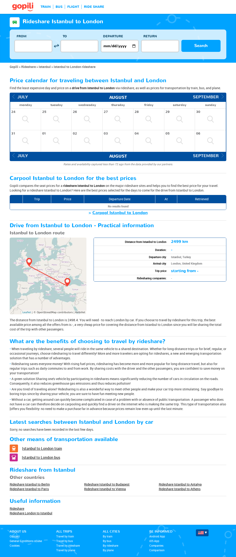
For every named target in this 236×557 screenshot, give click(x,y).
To (65, 36)
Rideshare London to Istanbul (31, 513)
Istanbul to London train (42, 448)
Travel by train (65, 536)
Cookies (15, 545)
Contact (15, 536)
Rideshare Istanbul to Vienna (105, 489)
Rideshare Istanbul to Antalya (180, 484)
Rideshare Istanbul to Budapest (107, 484)
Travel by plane (65, 550)
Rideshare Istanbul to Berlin (30, 484)
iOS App (154, 541)
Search (201, 46)
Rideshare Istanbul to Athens (180, 489)
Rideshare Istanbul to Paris (29, 489)
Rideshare (17, 508)
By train (107, 536)
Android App (157, 536)
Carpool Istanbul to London (120, 213)
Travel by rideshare (68, 545)
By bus (107, 541)
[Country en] (202, 532)
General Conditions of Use (26, 541)
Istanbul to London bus (41, 457)
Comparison (157, 550)
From (22, 36)
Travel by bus (64, 541)
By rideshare (110, 545)
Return (150, 36)
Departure (113, 36)
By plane (108, 550)
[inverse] (56, 46)
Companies (156, 545)
